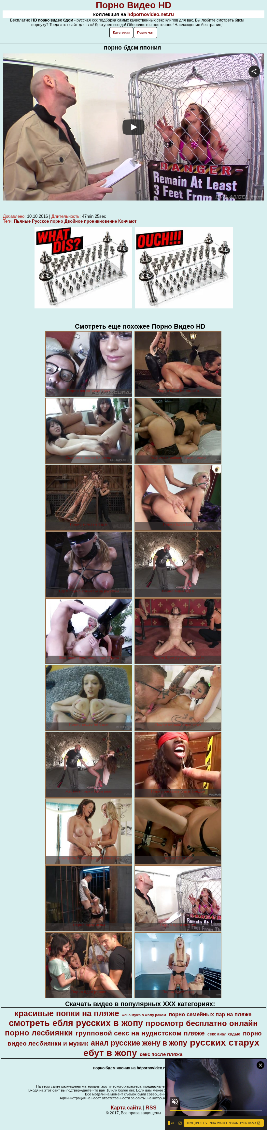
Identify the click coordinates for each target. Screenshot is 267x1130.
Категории (121, 32)
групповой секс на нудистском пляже (140, 1033)
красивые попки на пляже (66, 1013)
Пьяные (22, 221)
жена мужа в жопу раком (144, 1015)
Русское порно (47, 221)
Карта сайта (126, 1107)
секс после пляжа (161, 1054)
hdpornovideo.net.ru (150, 14)
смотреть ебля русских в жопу (76, 1023)
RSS (151, 1107)
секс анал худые (223, 1034)
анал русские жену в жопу (139, 1043)
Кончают (127, 221)
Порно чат (145, 32)
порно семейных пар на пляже (210, 1014)
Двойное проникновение (90, 221)
